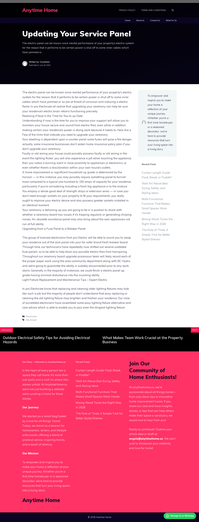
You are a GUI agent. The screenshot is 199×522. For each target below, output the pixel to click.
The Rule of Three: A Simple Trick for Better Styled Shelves (156, 234)
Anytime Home (40, 10)
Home (127, 20)
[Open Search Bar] (173, 10)
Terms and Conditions (153, 10)
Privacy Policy (127, 10)
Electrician (31, 316)
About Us (140, 20)
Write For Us (171, 20)
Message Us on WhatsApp (182, 516)
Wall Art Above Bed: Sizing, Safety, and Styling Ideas (155, 188)
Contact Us (155, 20)
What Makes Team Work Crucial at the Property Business (142, 340)
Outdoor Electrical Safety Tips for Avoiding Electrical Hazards (46, 340)
